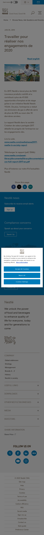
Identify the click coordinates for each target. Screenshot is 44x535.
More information (22, 262)
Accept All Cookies (22, 269)
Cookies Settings (22, 282)
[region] (22, 267)
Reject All (22, 275)
